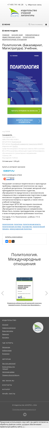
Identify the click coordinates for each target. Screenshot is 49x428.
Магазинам (6, 347)
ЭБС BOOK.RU (8, 381)
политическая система (11, 226)
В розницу (5, 354)
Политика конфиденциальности (24, 409)
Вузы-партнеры (7, 331)
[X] (13, 241)
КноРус (15, 146)
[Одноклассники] (10, 241)
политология (7, 224)
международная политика (21, 229)
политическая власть (32, 224)
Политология (16, 142)
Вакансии (5, 334)
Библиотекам (7, 350)
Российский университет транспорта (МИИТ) (27, 144)
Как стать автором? (8, 363)
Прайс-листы (8, 394)
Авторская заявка (8, 372)
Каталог (6, 389)
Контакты (5, 337)
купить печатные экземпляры (24, 121)
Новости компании (9, 328)
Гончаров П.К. (7, 135)
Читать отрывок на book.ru (24, 111)
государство (27, 226)
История (5, 325)
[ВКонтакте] (6, 241)
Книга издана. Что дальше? (8, 368)
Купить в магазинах (14, 237)
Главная (5, 35)
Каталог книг (17, 35)
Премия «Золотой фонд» (10, 375)
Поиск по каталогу (37, 24)
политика (18, 224)
